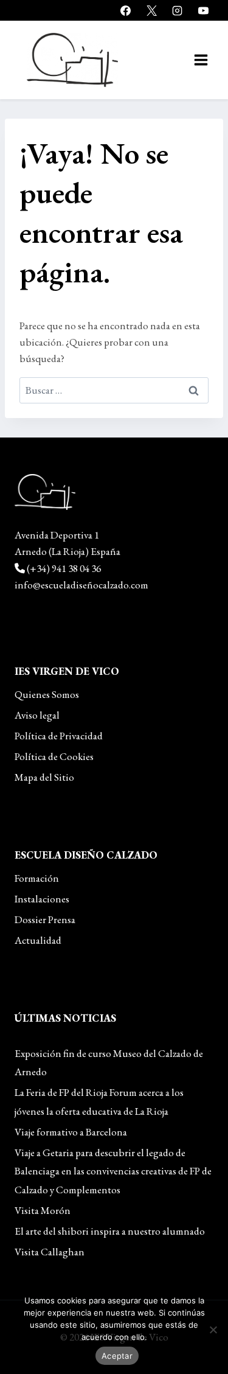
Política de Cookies (54, 756)
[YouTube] (203, 10)
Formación (37, 878)
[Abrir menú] (200, 60)
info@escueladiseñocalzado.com (81, 584)
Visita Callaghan (50, 1251)
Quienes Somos (47, 694)
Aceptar (117, 1356)
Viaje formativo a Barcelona (71, 1132)
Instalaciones (42, 898)
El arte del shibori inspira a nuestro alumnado (110, 1231)
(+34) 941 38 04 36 (64, 568)
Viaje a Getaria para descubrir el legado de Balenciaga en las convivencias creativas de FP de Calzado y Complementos (113, 1171)
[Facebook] (126, 10)
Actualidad (38, 940)
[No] (213, 1329)
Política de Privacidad (59, 735)
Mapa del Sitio (44, 777)
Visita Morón (43, 1210)
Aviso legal (37, 715)
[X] (151, 10)
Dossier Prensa (45, 919)
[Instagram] (177, 10)
